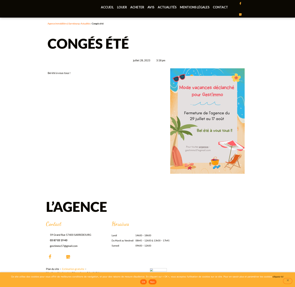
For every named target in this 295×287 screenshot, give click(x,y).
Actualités (167, 7)
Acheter (137, 7)
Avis (151, 7)
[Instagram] (240, 9)
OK (143, 282)
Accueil (107, 7)
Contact (220, 7)
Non (152, 282)
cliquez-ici (278, 276)
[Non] (287, 281)
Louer (122, 7)
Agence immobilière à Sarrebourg (63, 23)
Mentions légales (194, 7)
